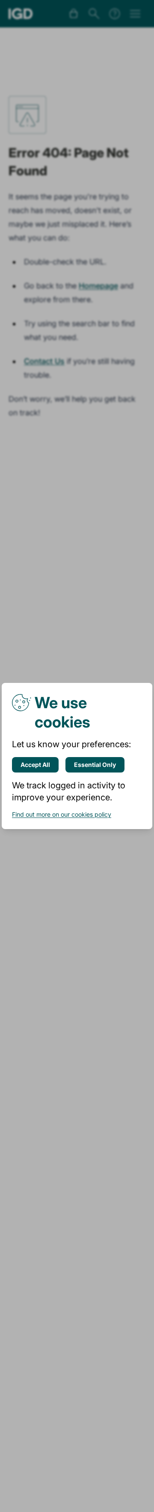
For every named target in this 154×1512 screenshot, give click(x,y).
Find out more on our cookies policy (61, 814)
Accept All (35, 764)
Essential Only (95, 764)
